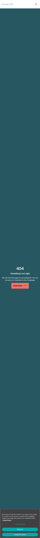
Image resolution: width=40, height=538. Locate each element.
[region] (20, 523)
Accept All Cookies (20, 534)
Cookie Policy (7, 520)
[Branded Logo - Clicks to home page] (7, 4)
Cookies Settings (19, 524)
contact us (9, 280)
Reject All (20, 529)
